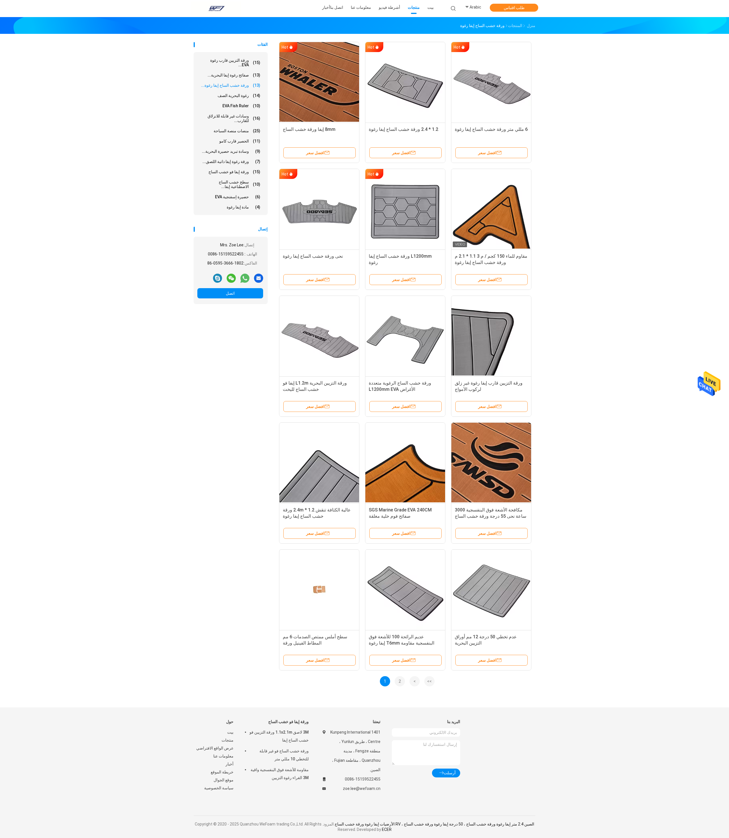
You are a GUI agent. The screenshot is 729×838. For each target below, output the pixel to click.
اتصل (230, 293)
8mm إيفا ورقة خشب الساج (309, 129)
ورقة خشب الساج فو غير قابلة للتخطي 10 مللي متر (284, 755)
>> (429, 681)
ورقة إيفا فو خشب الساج (234, 172)
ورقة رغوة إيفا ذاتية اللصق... (231, 161)
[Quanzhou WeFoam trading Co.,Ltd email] (258, 277)
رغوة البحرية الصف (239, 95)
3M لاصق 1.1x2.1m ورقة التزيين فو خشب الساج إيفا (279, 736)
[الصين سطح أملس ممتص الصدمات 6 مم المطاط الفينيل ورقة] (319, 589)
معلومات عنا (223, 756)
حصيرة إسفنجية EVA (237, 197)
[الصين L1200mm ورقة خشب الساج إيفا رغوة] (405, 209)
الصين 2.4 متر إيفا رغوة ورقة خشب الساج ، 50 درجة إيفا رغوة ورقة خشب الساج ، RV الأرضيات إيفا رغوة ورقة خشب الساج (434, 824)
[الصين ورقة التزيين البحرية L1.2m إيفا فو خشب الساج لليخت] (319, 335)
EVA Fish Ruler (241, 106)
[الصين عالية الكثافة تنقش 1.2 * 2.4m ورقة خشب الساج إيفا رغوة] (319, 462)
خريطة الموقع (222, 772)
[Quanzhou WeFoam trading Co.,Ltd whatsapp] (244, 277)
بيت (230, 732)
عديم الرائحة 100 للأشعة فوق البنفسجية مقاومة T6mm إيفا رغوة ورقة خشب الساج (401, 643)
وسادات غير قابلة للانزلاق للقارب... (234, 118)
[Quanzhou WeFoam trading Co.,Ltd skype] (217, 277)
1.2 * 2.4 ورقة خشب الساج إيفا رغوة (403, 129)
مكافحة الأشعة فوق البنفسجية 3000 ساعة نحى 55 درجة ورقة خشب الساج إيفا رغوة (490, 516)
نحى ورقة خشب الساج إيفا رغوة (313, 256)
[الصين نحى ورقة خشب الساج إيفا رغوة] (319, 209)
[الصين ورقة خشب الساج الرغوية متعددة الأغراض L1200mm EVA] (405, 335)
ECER (387, 829)
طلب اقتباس (514, 7)
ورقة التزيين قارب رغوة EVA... (235, 62)
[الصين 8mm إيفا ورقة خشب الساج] (319, 82)
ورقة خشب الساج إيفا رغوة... (230, 85)
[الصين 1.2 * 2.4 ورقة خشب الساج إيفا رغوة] (405, 82)
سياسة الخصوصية (219, 788)
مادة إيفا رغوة (243, 207)
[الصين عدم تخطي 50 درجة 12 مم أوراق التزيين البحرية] (491, 589)
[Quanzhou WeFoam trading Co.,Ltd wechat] (231, 277)
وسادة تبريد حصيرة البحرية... (231, 151)
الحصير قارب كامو (239, 141)
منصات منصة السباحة (237, 131)
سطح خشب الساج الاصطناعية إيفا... (239, 184)
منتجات (228, 740)
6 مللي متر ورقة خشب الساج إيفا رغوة (491, 129)
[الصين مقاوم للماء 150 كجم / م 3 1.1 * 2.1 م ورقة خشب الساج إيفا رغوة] (491, 209)
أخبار (230, 764)
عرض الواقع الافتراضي (215, 748)
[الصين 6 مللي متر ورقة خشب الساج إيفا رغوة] (491, 82)
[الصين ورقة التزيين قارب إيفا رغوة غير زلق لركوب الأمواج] (491, 335)
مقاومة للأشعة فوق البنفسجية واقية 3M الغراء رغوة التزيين (280, 773)
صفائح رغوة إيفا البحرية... (234, 75)
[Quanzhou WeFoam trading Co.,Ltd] (216, 8)
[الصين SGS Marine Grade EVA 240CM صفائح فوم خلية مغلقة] (405, 462)
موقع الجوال (224, 780)
